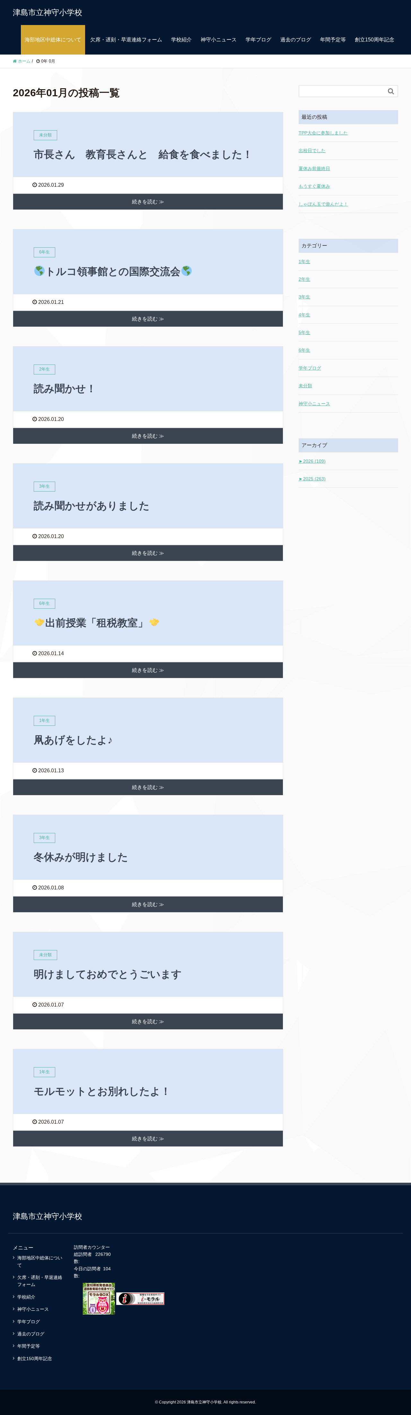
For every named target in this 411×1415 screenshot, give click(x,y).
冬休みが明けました (81, 857)
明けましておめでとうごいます (108, 974)
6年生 (304, 350)
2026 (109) (312, 461)
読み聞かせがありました (92, 505)
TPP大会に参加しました (323, 132)
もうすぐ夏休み (314, 186)
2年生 (304, 279)
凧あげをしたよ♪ (73, 740)
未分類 (305, 385)
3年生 (304, 296)
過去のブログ (295, 39)
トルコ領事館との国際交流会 (112, 271)
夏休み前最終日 (314, 168)
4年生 (304, 314)
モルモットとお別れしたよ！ (102, 1091)
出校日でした (312, 150)
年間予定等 (333, 39)
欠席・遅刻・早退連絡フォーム (126, 39)
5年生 (304, 332)
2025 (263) (312, 478)
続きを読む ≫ (148, 201)
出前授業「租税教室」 (96, 623)
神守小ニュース (219, 39)
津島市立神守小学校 (47, 12)
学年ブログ (258, 39)
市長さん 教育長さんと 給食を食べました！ (143, 154)
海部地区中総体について (53, 39)
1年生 (304, 261)
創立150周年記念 (374, 39)
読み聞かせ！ (65, 388)
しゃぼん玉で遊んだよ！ (323, 204)
